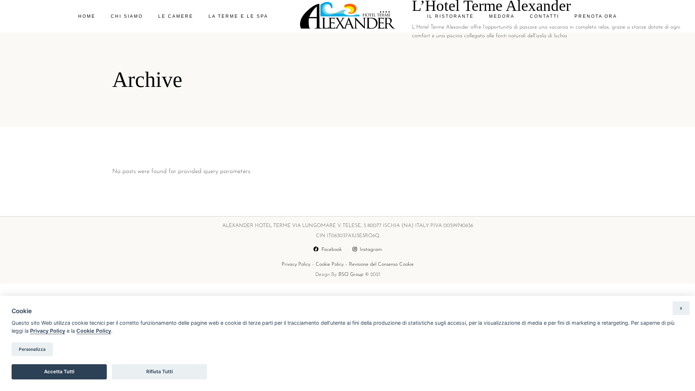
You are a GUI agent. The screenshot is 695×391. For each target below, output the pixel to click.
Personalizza (32, 349)
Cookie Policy (330, 264)
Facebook (330, 249)
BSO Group (350, 274)
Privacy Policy (296, 264)
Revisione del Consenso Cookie (381, 264)
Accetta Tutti (59, 371)
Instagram (369, 249)
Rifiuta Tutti (159, 371)
